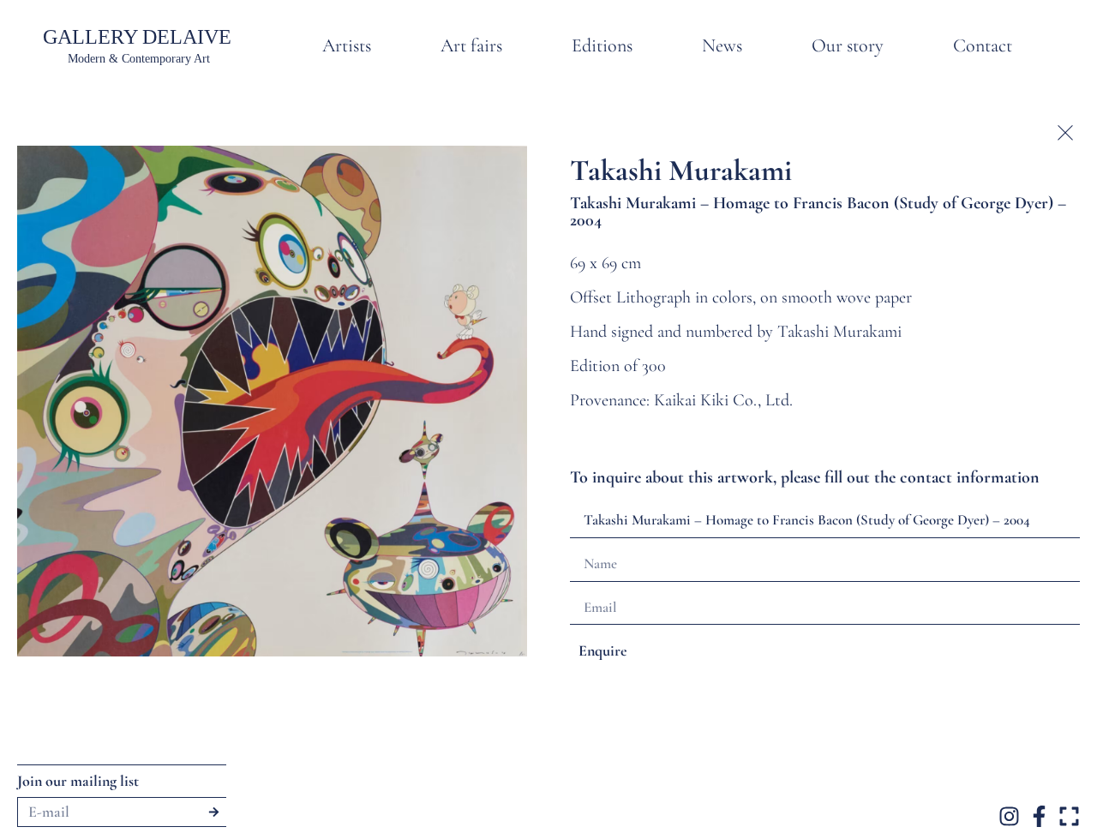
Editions (602, 45)
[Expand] (1069, 816)
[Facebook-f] (1039, 816)
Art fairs (471, 45)
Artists (346, 45)
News (722, 45)
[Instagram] (1009, 816)
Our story (848, 45)
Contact (982, 45)
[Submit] (214, 812)
